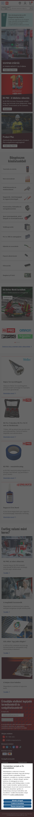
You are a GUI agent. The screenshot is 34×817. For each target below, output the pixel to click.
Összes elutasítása (17, 806)
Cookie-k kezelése (17, 803)
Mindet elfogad (17, 800)
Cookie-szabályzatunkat (17, 794)
